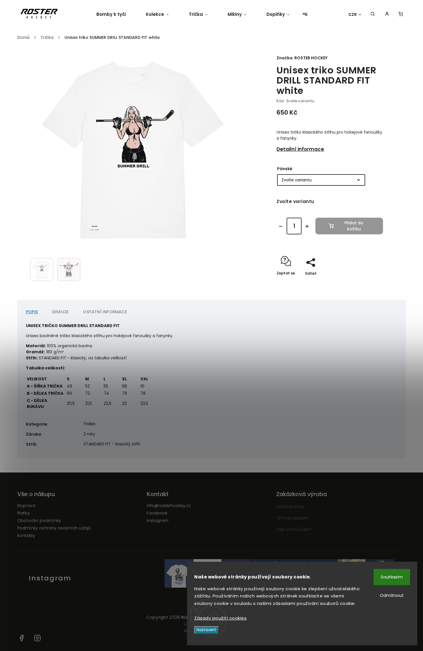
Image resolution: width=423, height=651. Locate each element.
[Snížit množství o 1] (280, 226)
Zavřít (364, 283)
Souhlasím (392, 577)
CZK (352, 14)
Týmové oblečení (292, 518)
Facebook (157, 513)
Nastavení (206, 630)
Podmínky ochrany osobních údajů (54, 528)
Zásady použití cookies (220, 618)
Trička (89, 424)
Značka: (302, 58)
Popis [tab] (32, 312)
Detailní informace (300, 149)
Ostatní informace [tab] (105, 312)
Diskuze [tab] (60, 312)
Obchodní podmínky (39, 520)
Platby (23, 513)
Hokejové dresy (290, 506)
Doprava (26, 505)
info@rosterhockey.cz (169, 505)
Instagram (157, 520)
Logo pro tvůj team (294, 529)
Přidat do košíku (353, 226)
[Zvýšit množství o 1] (307, 226)
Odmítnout (392, 595)
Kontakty (26, 535)
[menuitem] (116, 14)
